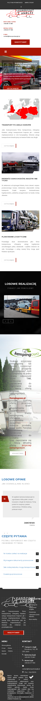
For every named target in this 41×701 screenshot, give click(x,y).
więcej (23, 699)
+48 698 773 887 (8, 23)
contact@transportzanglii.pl (12, 36)
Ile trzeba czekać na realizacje (15, 554)
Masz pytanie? (21, 42)
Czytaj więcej (13, 88)
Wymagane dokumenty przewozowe (18, 560)
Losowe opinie (14, 479)
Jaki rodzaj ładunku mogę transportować (19, 567)
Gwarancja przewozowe (12, 574)
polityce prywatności (21, 695)
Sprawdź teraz (17, 453)
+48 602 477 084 (8, 30)
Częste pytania (14, 536)
